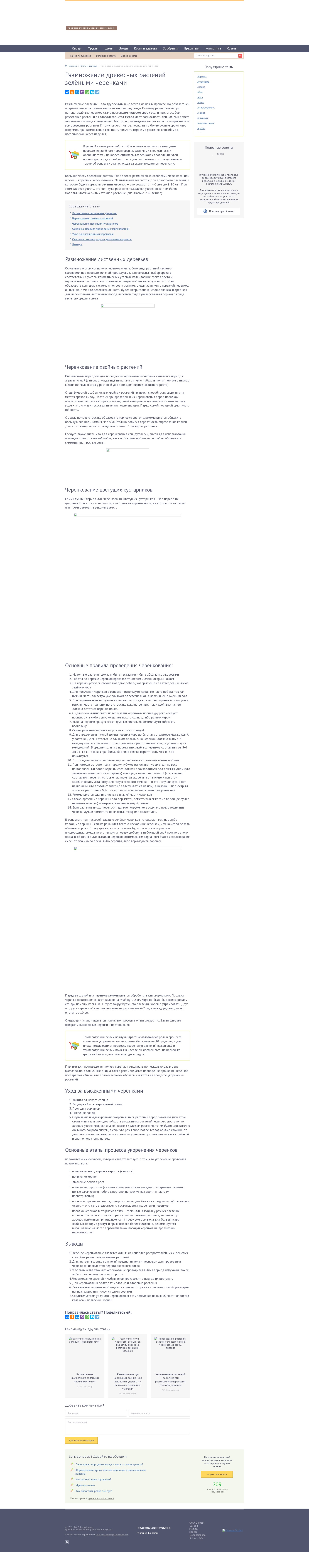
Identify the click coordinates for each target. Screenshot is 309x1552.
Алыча (200, 102)
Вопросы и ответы (106, 55)
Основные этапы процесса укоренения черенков (102, 239)
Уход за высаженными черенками (93, 234)
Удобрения (170, 48)
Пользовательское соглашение (154, 1527)
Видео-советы (129, 55)
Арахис (201, 128)
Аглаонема (203, 81)
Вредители (191, 48)
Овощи (77, 48)
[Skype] (92, 92)
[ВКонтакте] (67, 92)
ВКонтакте (67, 1542)
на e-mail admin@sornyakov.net (112, 1534)
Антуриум (202, 118)
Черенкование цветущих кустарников (95, 223)
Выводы (77, 244)
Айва (200, 92)
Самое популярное (80, 55)
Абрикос (202, 76)
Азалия (201, 86)
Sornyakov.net (86, 1527)
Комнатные (213, 48)
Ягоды (123, 48)
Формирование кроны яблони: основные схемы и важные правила (110, 1471)
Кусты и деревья (145, 48)
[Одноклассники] (72, 92)
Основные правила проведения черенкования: (100, 228)
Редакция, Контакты (147, 1532)
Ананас (201, 112)
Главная (73, 66)
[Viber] (82, 92)
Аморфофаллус (206, 107)
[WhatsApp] (87, 92)
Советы (232, 48)
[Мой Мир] (77, 92)
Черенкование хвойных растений (92, 218)
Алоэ (200, 97)
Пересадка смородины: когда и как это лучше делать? (109, 1464)
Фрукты (93, 48)
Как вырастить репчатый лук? (93, 1491)
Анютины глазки (205, 123)
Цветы (108, 48)
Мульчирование (85, 1485)
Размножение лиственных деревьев (94, 213)
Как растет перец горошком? (93, 1479)
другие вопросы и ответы (100, 1498)
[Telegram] (97, 92)
